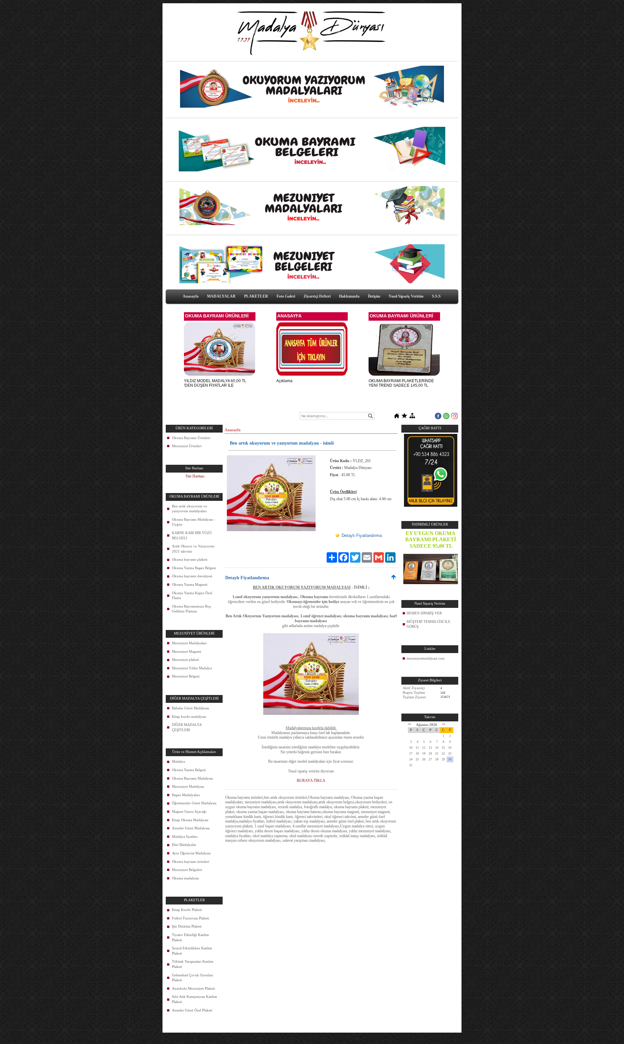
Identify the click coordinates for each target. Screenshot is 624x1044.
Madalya (178, 761)
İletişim (374, 296)
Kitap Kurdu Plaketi (187, 910)
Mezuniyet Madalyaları (189, 643)
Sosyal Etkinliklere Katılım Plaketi (192, 950)
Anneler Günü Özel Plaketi (192, 1010)
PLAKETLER (256, 296)
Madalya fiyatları (185, 836)
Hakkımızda (349, 296)
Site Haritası (195, 476)
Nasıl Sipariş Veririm (406, 296)
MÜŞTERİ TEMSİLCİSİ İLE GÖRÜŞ (428, 624)
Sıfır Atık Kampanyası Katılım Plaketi (194, 999)
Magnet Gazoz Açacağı (189, 811)
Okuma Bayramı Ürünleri (191, 438)
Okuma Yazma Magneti (189, 584)
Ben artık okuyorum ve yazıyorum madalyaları (189, 508)
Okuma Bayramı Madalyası (192, 778)
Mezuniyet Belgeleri (187, 870)
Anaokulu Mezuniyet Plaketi (193, 988)
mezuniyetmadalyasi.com (426, 658)
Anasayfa (191, 296)
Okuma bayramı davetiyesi (192, 576)
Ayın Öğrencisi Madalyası (191, 853)
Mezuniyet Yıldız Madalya (192, 668)
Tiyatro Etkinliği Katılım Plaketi (190, 937)
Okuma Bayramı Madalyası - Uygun (193, 522)
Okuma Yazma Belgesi (189, 770)
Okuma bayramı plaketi (189, 559)
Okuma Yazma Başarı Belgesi (194, 568)
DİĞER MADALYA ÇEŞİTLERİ (187, 727)
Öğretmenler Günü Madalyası (194, 803)
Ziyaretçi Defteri (317, 296)
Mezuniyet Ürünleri (187, 446)
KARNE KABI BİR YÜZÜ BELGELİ (192, 535)
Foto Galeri (286, 296)
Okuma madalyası (185, 878)
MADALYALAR (221, 296)
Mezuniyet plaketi (185, 660)
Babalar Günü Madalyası (190, 708)
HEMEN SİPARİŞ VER (424, 613)
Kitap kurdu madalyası (189, 716)
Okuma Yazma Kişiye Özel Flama (192, 595)
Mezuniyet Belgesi (186, 676)
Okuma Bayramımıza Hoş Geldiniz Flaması (191, 608)
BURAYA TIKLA (311, 780)
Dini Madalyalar (184, 845)
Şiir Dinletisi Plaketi (187, 926)
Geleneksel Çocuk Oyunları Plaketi (192, 977)
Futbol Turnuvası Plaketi (190, 918)
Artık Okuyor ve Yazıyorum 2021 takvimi (193, 548)
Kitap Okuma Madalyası (190, 820)
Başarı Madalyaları (186, 795)
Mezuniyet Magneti (186, 651)
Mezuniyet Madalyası (188, 786)
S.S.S (436, 296)
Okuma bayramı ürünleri (190, 861)
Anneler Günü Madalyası (191, 828)
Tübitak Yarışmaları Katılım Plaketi (193, 964)
